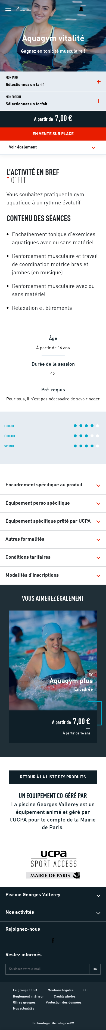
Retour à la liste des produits (53, 777)
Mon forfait (26, 100)
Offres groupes (24, 1002)
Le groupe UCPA (25, 990)
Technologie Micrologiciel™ (53, 1023)
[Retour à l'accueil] (25, 8)
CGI (86, 990)
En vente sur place (53, 134)
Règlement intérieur (28, 996)
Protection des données (64, 1002)
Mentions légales (60, 990)
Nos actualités (23, 1008)
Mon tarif (25, 81)
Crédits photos (65, 996)
